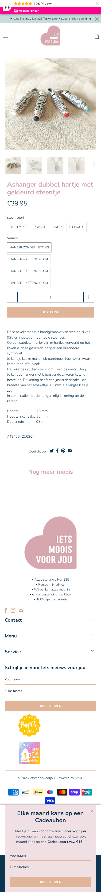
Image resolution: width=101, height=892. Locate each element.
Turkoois (76, 227)
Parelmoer (18, 227)
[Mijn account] (4, 35)
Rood (57, 227)
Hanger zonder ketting (29, 247)
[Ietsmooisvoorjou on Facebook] (6, 610)
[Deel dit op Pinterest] (63, 450)
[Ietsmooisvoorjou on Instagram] (13, 610)
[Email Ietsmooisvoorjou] (21, 610)
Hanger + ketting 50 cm (29, 271)
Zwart (40, 227)
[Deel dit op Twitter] (51, 450)
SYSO (79, 778)
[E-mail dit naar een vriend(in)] (70, 450)
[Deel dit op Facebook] (57, 450)
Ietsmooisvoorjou (42, 778)
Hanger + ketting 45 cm (29, 259)
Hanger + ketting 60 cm (29, 283)
